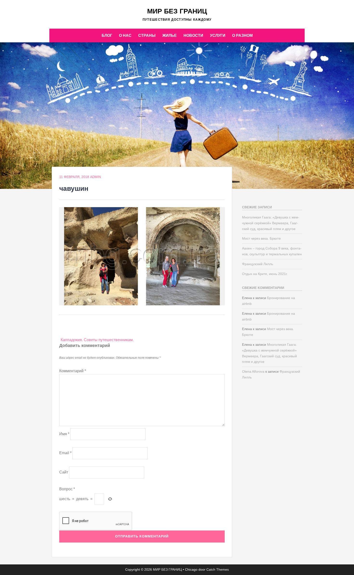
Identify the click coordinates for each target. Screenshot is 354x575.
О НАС (125, 35)
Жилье (169, 35)
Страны (147, 35)
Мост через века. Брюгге (261, 238)
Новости (193, 35)
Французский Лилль (257, 264)
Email (65, 453)
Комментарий (72, 371)
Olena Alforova (253, 371)
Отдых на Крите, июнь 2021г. (265, 274)
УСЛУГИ (217, 35)
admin (95, 177)
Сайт (63, 472)
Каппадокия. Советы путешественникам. (97, 340)
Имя (64, 434)
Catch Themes (217, 569)
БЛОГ (107, 35)
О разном (242, 35)
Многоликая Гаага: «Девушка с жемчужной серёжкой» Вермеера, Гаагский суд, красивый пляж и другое (270, 223)
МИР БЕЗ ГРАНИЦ (177, 11)
